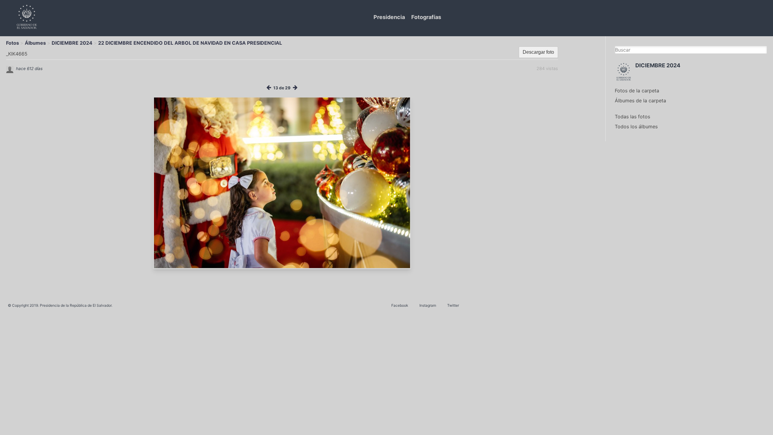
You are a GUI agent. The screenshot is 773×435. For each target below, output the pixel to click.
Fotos (12, 43)
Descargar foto (538, 52)
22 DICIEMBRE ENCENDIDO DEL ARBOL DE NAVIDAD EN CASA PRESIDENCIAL (190, 43)
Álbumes (35, 43)
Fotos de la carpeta (637, 91)
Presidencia (389, 17)
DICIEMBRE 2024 (72, 43)
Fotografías (426, 17)
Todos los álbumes (636, 126)
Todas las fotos (632, 117)
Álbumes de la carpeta (640, 101)
